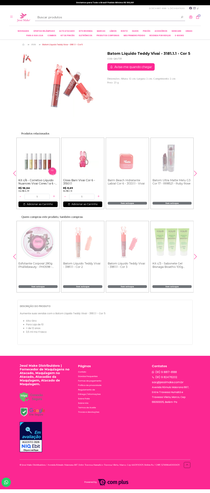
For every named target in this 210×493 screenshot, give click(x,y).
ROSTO (124, 31)
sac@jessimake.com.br (168, 382)
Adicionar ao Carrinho (39, 204)
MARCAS (101, 31)
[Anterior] (15, 173)
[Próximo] (194, 173)
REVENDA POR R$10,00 (160, 35)
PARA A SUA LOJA (34, 35)
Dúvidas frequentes (88, 376)
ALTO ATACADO (67, 31)
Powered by (90, 482)
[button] (190, 17)
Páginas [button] (84, 366)
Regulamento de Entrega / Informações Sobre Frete (89, 394)
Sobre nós (83, 403)
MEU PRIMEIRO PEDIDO (134, 35)
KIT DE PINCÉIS (68, 35)
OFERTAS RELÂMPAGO (44, 31)
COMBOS (52, 35)
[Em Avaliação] (31, 437)
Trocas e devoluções (88, 412)
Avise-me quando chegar (133, 67)
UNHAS (189, 31)
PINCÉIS (146, 31)
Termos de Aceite (87, 407)
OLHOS (135, 31)
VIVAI (33, 44)
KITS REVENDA (86, 31)
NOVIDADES (23, 31)
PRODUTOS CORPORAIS (108, 35)
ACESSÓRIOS (161, 31)
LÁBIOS (113, 31)
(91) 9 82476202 (177, 8)
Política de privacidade (89, 385)
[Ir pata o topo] (187, 465)
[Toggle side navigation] (11, 17)
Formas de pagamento (89, 380)
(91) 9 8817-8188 (158, 8)
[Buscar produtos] (182, 17)
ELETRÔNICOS (85, 35)
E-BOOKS (179, 35)
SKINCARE (176, 31)
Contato (82, 371)
